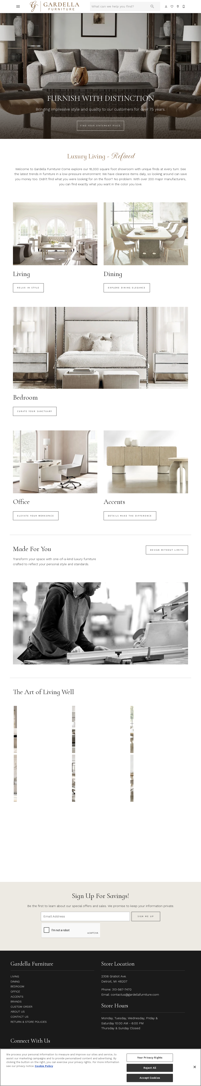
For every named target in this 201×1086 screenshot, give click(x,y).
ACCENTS (17, 996)
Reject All (149, 1067)
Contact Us (19, 1016)
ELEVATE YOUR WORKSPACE (35, 516)
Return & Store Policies (29, 1021)
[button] (18, 6)
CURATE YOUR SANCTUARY (34, 411)
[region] (100, 1067)
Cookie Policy (44, 1066)
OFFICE (15, 991)
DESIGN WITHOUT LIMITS (167, 550)
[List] (172, 6)
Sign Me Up (146, 916)
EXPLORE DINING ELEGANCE (127, 287)
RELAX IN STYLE (28, 287)
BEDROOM (17, 986)
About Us (18, 1011)
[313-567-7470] (183, 6)
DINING (15, 981)
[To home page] (54, 6)
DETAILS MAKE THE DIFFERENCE (130, 516)
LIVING (15, 976)
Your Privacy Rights (149, 1057)
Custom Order (21, 1006)
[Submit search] (152, 6)
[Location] (178, 6)
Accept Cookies (150, 1077)
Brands (16, 1001)
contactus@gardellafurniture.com (135, 994)
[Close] (194, 1067)
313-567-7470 (122, 989)
